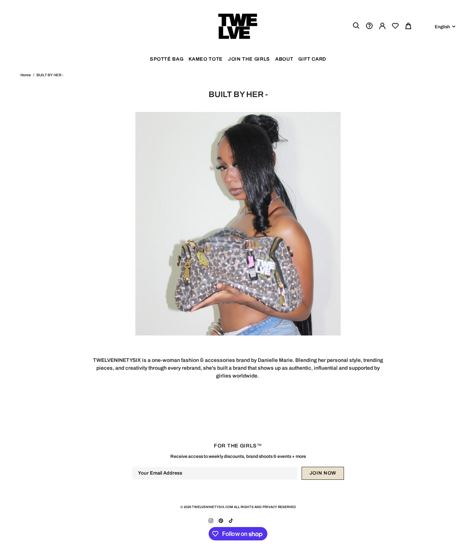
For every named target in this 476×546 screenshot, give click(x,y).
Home (25, 75)
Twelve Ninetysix (238, 25)
